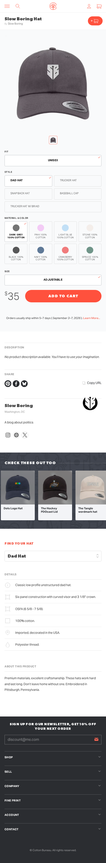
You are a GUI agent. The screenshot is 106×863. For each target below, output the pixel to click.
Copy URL (94, 383)
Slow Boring (15, 23)
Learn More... (91, 318)
